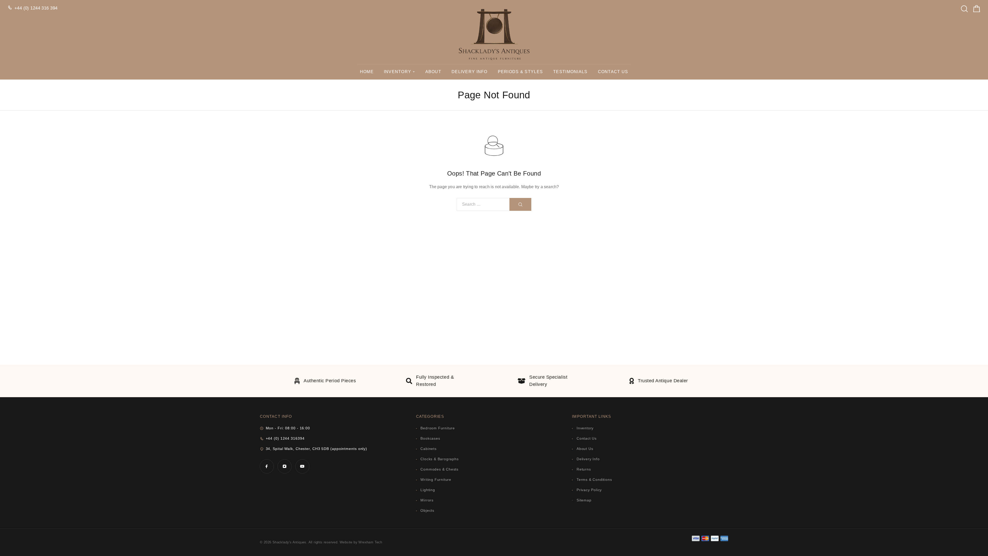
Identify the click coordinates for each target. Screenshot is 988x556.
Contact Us (613, 72)
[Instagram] (284, 466)
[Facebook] (267, 466)
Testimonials (570, 72)
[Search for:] (483, 204)
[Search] (964, 7)
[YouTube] (302, 466)
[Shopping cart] (976, 10)
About (433, 72)
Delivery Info (470, 72)
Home (367, 72)
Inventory (397, 72)
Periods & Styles (520, 72)
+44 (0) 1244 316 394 (36, 8)
